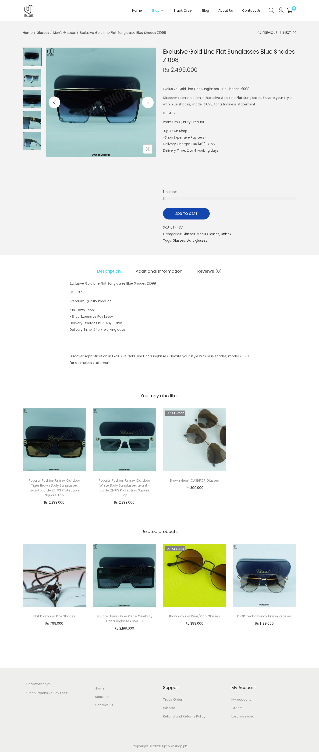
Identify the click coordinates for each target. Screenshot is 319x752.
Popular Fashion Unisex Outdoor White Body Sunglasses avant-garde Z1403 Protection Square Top (124, 488)
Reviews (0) (209, 271)
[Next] (148, 102)
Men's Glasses (64, 32)
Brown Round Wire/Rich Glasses (194, 616)
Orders (236, 708)
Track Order (172, 699)
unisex (226, 234)
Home (28, 32)
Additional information (159, 271)
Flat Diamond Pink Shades (54, 616)
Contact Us (104, 705)
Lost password (242, 716)
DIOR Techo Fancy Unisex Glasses (264, 616)
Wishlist (169, 708)
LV (188, 240)
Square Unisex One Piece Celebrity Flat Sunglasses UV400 (124, 618)
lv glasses (199, 240)
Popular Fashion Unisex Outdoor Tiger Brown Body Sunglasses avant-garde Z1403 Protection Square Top (54, 488)
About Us (102, 696)
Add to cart (186, 213)
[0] (290, 10)
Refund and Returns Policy (184, 716)
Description (109, 271)
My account (241, 699)
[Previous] (54, 102)
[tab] (109, 271)
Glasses (43, 32)
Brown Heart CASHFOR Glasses (194, 480)
